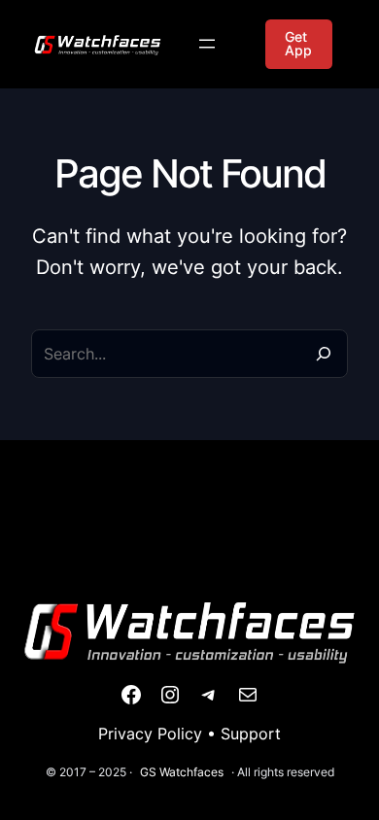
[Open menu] (207, 43)
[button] (298, 44)
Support (251, 733)
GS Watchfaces (182, 772)
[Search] (323, 353)
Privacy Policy (150, 733)
